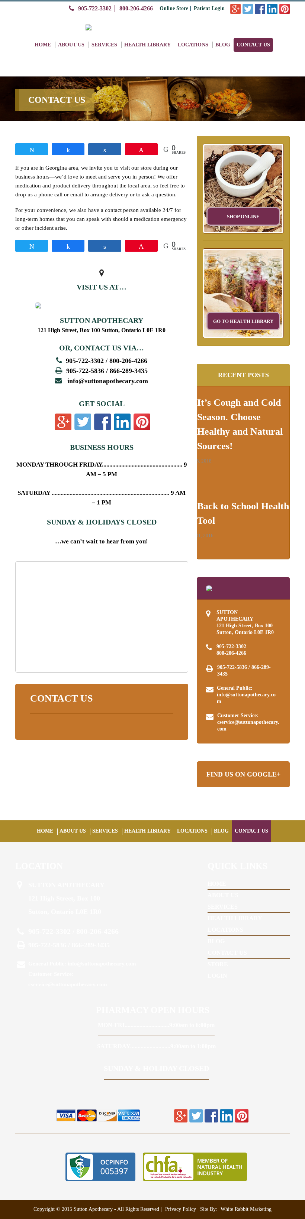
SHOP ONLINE (243, 216)
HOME (43, 45)
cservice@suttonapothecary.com (248, 725)
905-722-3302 (95, 8)
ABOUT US (71, 45)
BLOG (222, 45)
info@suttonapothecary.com (107, 381)
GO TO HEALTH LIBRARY (243, 321)
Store (218, 964)
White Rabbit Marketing (245, 1209)
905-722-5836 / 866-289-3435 (244, 670)
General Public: (246, 694)
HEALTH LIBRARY (147, 45)
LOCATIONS (193, 45)
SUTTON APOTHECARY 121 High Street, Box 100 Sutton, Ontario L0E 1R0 (245, 622)
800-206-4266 (136, 8)
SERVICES (104, 45)
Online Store (174, 8)
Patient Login (209, 8)
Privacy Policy (180, 1209)
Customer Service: (248, 722)
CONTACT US (253, 45)
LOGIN (217, 976)
